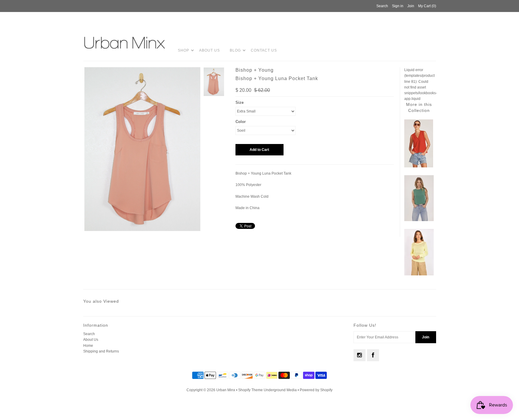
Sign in (397, 6)
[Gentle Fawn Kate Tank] (419, 220)
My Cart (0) (427, 6)
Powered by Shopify (316, 390)
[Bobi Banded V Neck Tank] (418, 166)
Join (410, 6)
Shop (183, 50)
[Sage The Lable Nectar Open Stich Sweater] (419, 274)
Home (88, 346)
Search (89, 334)
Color (240, 121)
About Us (209, 50)
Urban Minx (226, 390)
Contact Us (264, 50)
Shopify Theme (250, 390)
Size (239, 102)
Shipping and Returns (101, 351)
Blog (235, 50)
